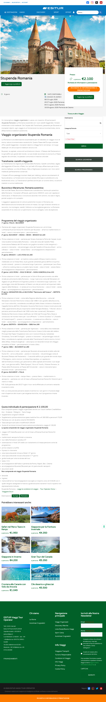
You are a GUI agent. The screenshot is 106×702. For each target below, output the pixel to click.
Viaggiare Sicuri (7, 492)
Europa (15, 496)
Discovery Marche (41, 13)
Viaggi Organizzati (24, 13)
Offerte (68, 13)
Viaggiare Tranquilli (62, 651)
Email (87, 622)
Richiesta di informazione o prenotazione (84, 89)
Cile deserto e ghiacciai (42, 584)
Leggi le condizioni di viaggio (27, 489)
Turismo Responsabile (63, 655)
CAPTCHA (84, 669)
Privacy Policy (60, 665)
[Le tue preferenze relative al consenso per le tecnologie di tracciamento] (104, 527)
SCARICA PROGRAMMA (84, 170)
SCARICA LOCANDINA (84, 159)
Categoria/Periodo (70, 128)
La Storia (32, 619)
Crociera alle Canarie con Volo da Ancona (14, 585)
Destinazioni (12, 12)
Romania (24, 496)
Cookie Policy (60, 669)
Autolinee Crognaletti (37, 623)
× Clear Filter (70, 139)
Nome (87, 631)
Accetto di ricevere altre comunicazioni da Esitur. (90, 653)
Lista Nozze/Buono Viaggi (64, 629)
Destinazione (69, 118)
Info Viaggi (59, 662)
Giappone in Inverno (11, 557)
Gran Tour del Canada (41, 557)
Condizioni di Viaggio (62, 658)
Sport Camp (56, 13)
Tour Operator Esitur (47, 489)
